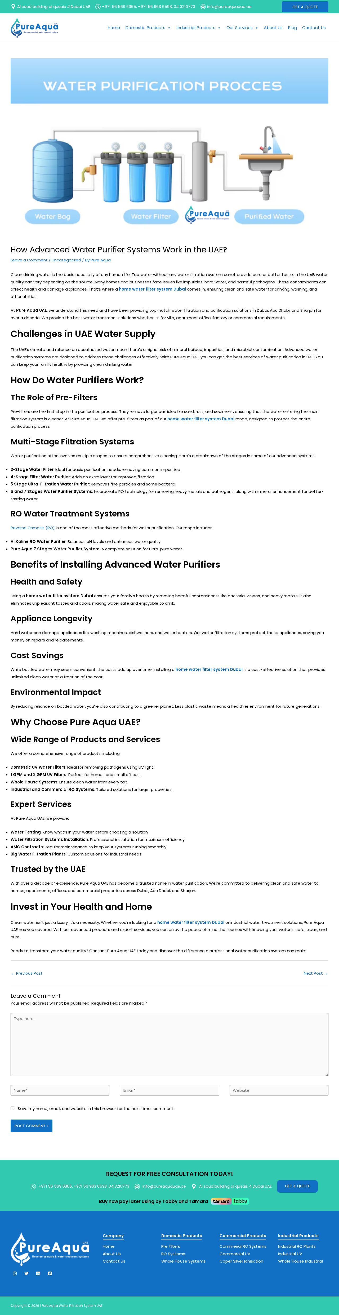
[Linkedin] (38, 1273)
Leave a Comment (29, 260)
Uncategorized (66, 260)
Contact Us (314, 28)
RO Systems (173, 1253)
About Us (273, 28)
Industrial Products (195, 28)
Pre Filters (170, 1246)
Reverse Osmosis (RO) (33, 528)
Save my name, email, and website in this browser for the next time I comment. (96, 1108)
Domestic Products (145, 28)
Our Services (239, 28)
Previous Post (27, 973)
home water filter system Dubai (209, 669)
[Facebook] (50, 1273)
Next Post (316, 973)
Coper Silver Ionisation (241, 1261)
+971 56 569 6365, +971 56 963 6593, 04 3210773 (148, 6)
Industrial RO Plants (297, 1246)
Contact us (114, 1261)
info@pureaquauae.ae (229, 6)
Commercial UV (235, 1253)
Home (114, 28)
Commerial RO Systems (243, 1246)
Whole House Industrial (300, 1261)
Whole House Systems (183, 1261)
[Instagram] (15, 1273)
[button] (305, 6)
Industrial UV (290, 1253)
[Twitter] (26, 1273)
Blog (292, 28)
